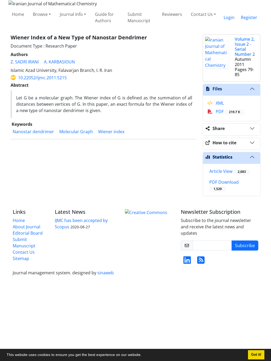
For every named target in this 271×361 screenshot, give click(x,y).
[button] (143, 355)
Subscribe (245, 245)
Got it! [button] (256, 355)
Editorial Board (28, 233)
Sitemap (21, 258)
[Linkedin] (187, 262)
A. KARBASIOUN (59, 62)
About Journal (26, 227)
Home (18, 14)
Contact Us (202, 14)
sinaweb (105, 273)
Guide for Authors (104, 17)
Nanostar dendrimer (33, 132)
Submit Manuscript (139, 17)
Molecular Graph (76, 132)
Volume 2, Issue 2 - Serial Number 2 (245, 46)
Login (229, 17)
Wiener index (111, 132)
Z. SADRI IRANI (25, 62)
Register (249, 17)
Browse (40, 14)
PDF (227, 111)
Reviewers (172, 14)
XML (219, 103)
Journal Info (71, 14)
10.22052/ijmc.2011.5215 (42, 78)
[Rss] (201, 262)
